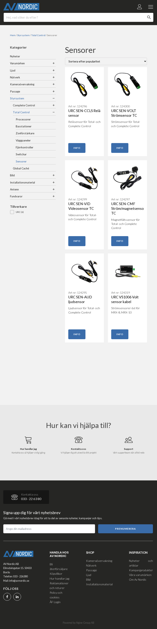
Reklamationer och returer (59, 585)
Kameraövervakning (22, 84)
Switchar (21, 154)
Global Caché (21, 168)
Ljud (12, 70)
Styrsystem (23, 35)
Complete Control (24, 105)
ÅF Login (55, 602)
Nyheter (15, 56)
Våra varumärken (140, 575)
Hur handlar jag (59, 578)
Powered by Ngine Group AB (78, 622)
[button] (33, 212)
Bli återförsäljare (59, 566)
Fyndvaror (16, 196)
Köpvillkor (56, 573)
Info (76, 147)
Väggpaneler (23, 140)
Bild (12, 175)
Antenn (14, 189)
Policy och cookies (56, 595)
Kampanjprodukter (141, 570)
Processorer (23, 119)
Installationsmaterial (22, 182)
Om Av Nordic (137, 579)
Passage (15, 91)
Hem (13, 35)
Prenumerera (125, 528)
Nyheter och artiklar (141, 563)
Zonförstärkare (25, 133)
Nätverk (15, 77)
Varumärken (17, 63)
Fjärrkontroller (24, 147)
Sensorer (21, 161)
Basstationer (23, 126)
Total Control (38, 35)
